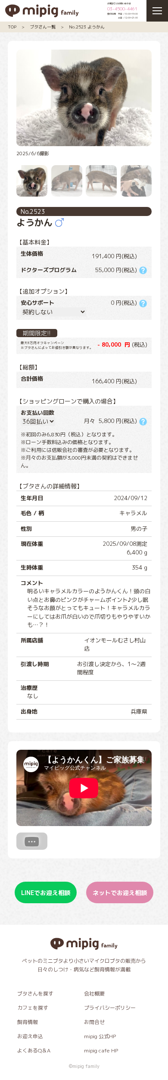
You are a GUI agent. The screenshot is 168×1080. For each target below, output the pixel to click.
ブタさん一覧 (43, 27)
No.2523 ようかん (87, 27)
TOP (12, 27)
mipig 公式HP (100, 1036)
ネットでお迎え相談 (120, 893)
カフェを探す (32, 1007)
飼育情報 (27, 1022)
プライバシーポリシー (110, 1007)
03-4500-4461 (122, 9)
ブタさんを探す (35, 993)
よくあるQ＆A (33, 1050)
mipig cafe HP (101, 1050)
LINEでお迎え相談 (45, 893)
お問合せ (94, 1022)
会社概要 (94, 993)
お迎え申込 (30, 1036)
